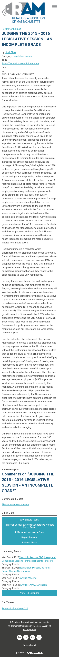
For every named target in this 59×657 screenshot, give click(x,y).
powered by (21, 653)
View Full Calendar (29, 593)
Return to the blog (11, 28)
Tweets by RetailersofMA (15, 608)
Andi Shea (10, 52)
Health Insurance (30, 63)
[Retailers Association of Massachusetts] (24, 22)
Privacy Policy (29, 629)
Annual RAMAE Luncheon (33, 585)
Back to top (28, 645)
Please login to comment (15, 504)
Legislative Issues (22, 56)
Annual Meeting (28, 578)
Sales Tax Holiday (11, 63)
